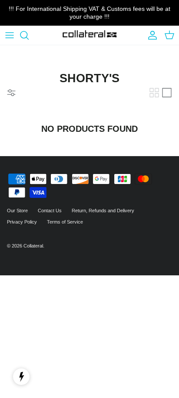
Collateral (33, 245)
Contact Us (50, 210)
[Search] (28, 35)
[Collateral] (90, 35)
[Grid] (154, 92)
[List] (167, 92)
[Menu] (9, 35)
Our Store (17, 210)
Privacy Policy (22, 221)
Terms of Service (65, 221)
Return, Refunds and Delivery (103, 210)
